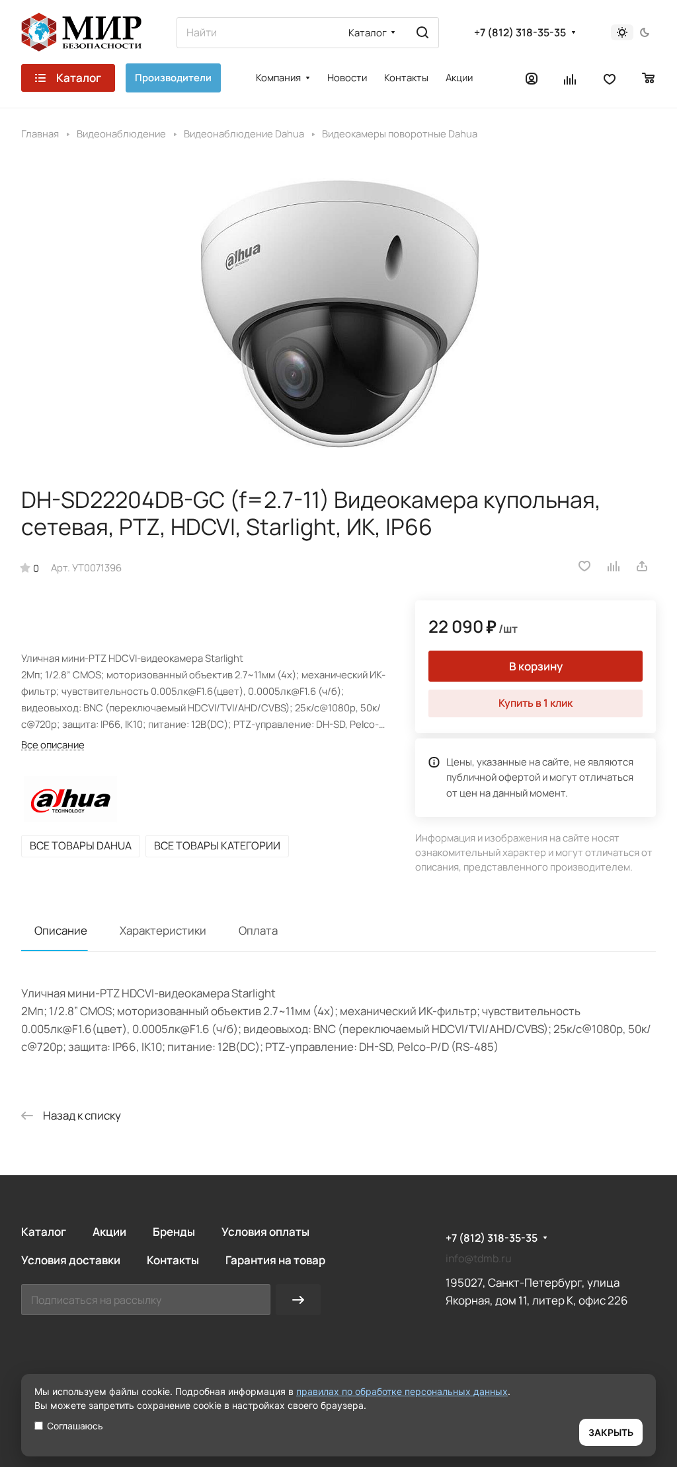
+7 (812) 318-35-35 (520, 32)
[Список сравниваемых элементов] (570, 78)
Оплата (258, 930)
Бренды (174, 1231)
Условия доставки (70, 1260)
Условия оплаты (265, 1231)
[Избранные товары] (610, 78)
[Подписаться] (298, 1299)
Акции (109, 1231)
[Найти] (422, 32)
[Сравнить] (614, 566)
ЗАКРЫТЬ (610, 1432)
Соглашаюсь (75, 1425)
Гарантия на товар (275, 1260)
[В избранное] (584, 566)
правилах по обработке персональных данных (402, 1391)
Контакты (173, 1260)
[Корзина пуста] (649, 78)
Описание (60, 930)
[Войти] (532, 78)
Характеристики (163, 930)
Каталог (43, 1231)
